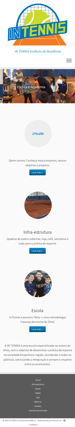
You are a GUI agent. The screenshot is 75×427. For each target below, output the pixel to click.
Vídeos (38, 393)
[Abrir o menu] (69, 61)
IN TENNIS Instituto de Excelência (22, 420)
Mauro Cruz (57, 420)
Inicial (38, 380)
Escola (38, 388)
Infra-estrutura (38, 384)
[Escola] (38, 283)
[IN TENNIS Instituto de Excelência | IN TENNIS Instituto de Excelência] (37, 25)
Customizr (33, 424)
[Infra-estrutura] (38, 205)
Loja (38, 397)
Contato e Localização (38, 410)
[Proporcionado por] (64, 419)
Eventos (38, 406)
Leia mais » (37, 172)
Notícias (37, 402)
